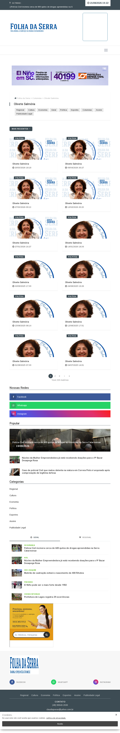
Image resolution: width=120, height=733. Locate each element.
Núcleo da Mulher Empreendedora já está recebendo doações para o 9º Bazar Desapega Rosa (62, 459)
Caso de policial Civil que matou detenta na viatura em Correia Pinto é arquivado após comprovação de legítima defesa (66, 472)
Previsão (28, 582)
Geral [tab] (36, 537)
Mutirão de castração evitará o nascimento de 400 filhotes (54, 573)
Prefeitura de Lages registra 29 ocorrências (46, 597)
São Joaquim (30, 570)
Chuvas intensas (32, 594)
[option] (40, 7)
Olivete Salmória (20, 163)
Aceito (60, 724)
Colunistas (87, 110)
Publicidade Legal (24, 114)
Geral (53, 110)
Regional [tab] (86, 537)
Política (63, 110)
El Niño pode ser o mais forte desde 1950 (45, 585)
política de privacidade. (56, 718)
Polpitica (72, 257)
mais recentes (20, 129)
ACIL (26, 557)
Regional (20, 110)
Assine (99, 110)
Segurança (29, 545)
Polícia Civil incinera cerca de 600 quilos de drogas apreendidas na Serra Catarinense (56, 442)
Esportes (75, 110)
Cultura (31, 110)
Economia (42, 110)
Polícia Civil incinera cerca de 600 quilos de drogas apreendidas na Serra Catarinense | (40, 7)
